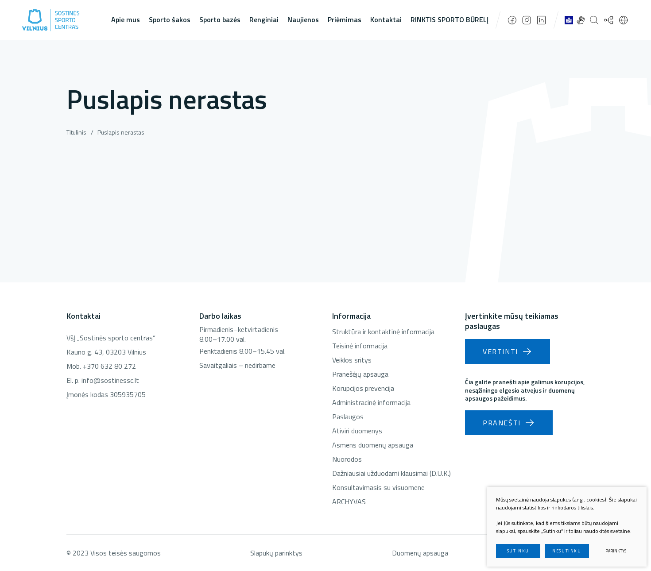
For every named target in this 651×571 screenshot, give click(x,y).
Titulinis (76, 132)
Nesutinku (566, 551)
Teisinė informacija (360, 345)
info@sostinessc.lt (110, 380)
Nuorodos (347, 459)
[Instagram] (526, 20)
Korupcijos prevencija (363, 388)
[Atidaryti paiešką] (594, 20)
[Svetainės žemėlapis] (608, 20)
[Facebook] (512, 20)
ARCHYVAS (349, 501)
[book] (569, 20)
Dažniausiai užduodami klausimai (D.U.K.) (391, 473)
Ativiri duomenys (357, 430)
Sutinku (518, 551)
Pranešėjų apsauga (360, 374)
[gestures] (581, 20)
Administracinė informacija (371, 402)
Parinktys (615, 551)
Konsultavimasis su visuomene (378, 487)
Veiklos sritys (352, 360)
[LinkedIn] (541, 20)
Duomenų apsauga (420, 553)
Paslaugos (348, 416)
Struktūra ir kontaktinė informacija (383, 331)
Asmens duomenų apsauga (372, 445)
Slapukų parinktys (276, 553)
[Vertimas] (623, 20)
